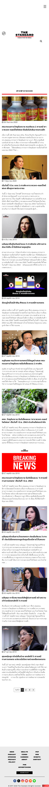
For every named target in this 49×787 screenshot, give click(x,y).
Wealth (24, 752)
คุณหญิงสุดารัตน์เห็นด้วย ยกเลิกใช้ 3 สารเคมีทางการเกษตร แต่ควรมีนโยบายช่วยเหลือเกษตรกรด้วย (23, 658)
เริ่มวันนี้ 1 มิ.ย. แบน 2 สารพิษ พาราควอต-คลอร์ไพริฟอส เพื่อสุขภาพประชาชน (24, 187)
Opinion (12, 757)
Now (37, 754)
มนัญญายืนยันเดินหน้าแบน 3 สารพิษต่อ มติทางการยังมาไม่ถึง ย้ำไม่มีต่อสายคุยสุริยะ (24, 245)
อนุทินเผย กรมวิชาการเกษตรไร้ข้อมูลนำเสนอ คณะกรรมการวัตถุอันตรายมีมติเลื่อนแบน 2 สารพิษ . (23, 362)
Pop (37, 752)
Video (24, 754)
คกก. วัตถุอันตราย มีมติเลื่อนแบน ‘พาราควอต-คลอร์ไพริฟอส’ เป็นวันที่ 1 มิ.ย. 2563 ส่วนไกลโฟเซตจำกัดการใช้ (24, 420)
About (24, 759)
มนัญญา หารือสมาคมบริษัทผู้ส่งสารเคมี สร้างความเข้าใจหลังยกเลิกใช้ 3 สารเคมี (24, 599)
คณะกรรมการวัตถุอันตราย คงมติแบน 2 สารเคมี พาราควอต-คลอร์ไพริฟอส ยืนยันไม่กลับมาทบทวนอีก (24, 128)
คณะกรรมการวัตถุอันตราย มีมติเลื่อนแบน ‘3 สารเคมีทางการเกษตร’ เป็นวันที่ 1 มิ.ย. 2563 (24, 479)
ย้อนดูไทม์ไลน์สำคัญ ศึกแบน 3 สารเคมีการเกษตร (23, 302)
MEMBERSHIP (24, 772)
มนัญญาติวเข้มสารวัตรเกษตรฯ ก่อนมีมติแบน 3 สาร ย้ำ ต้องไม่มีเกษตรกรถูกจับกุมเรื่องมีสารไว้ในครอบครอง (24, 538)
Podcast (12, 754)
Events (37, 757)
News (12, 752)
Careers (24, 757)
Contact (37, 759)
